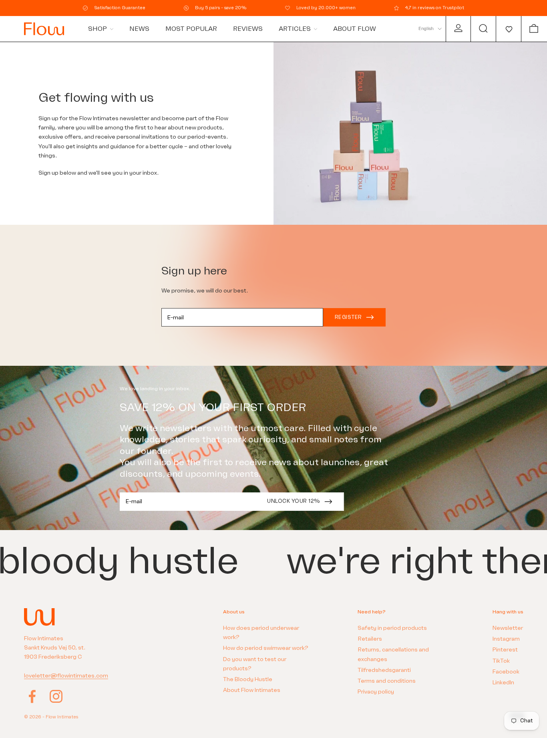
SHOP (97, 29)
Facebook (506, 671)
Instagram (506, 638)
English (426, 28)
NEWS (139, 29)
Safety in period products (392, 628)
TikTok (501, 660)
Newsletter (508, 628)
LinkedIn (503, 682)
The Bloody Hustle (247, 679)
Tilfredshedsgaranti (384, 670)
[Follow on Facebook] (32, 696)
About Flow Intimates (251, 690)
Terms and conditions (387, 681)
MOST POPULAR (191, 29)
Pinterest (505, 649)
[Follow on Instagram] (56, 696)
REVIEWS (248, 29)
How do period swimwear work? (265, 648)
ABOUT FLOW (354, 29)
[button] (508, 29)
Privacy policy (376, 691)
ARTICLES (295, 29)
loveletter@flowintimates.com (66, 675)
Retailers (370, 638)
